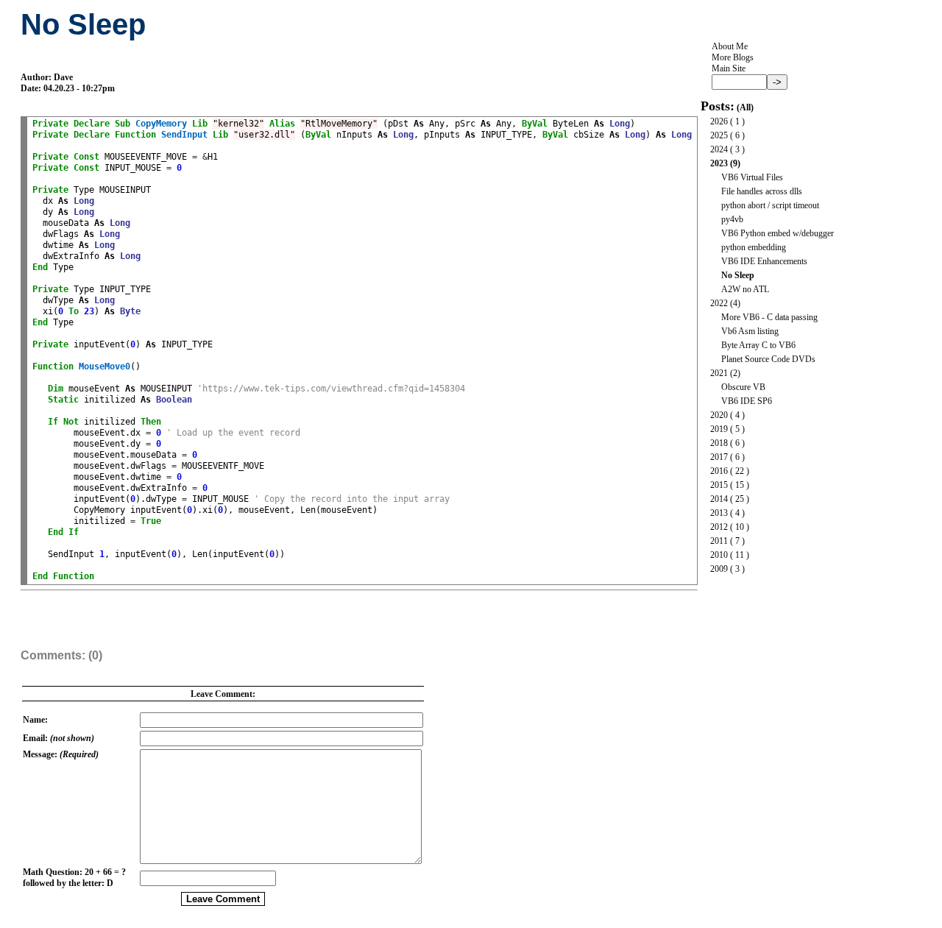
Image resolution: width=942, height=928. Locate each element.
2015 (719, 485)
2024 (719, 149)
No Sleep (737, 275)
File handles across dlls (761, 191)
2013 (719, 513)
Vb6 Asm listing (750, 331)
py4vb (732, 219)
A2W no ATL (745, 289)
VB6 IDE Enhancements (764, 261)
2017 (719, 457)
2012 (719, 527)
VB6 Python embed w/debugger (777, 233)
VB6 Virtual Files (752, 177)
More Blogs (733, 57)
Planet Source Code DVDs (768, 359)
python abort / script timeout (770, 205)
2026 (719, 121)
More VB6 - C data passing (769, 317)
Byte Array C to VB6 (758, 345)
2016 (719, 471)
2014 (719, 499)
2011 (719, 541)
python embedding (753, 247)
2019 (719, 429)
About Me (730, 46)
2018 (719, 443)
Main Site (729, 68)
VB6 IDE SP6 (746, 401)
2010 (719, 555)
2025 (719, 135)
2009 (719, 569)
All (745, 107)
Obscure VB (743, 387)
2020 (719, 415)
